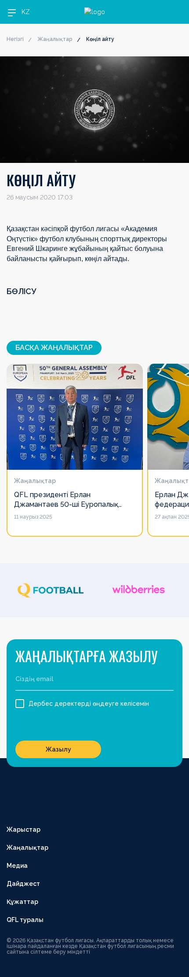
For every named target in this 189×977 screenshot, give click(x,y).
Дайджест (23, 883)
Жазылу (58, 749)
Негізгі (15, 39)
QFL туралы (25, 919)
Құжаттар (22, 901)
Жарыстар (23, 829)
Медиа (17, 865)
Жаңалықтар (55, 39)
